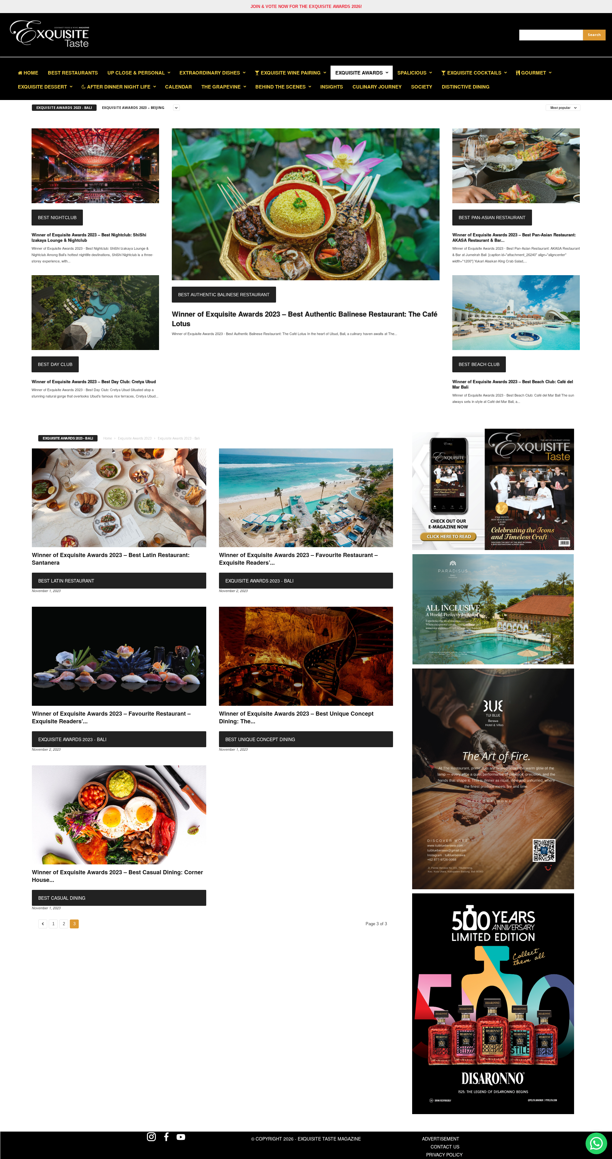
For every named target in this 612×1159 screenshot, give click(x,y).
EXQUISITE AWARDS (359, 72)
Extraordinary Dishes (209, 72)
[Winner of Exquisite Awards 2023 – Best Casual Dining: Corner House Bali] (119, 814)
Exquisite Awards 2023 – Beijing (133, 107)
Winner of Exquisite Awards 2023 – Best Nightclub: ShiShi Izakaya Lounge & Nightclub (89, 237)
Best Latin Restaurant (66, 580)
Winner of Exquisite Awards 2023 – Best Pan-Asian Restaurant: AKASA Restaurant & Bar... (514, 237)
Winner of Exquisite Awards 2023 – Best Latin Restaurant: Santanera (111, 559)
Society (421, 86)
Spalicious (411, 72)
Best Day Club (55, 364)
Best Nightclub (57, 217)
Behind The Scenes (280, 86)
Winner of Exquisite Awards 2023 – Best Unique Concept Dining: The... (296, 717)
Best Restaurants (73, 72)
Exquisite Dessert (42, 86)
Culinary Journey (377, 86)
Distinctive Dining (466, 86)
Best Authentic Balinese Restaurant (224, 294)
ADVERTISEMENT (440, 1138)
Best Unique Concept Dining (260, 739)
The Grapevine (221, 86)
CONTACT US (445, 1146)
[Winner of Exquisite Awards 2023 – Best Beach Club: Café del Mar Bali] (516, 312)
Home (30, 72)
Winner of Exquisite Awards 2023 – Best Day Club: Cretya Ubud (94, 381)
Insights (331, 86)
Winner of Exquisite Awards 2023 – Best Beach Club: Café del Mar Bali (512, 384)
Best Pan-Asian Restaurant (492, 217)
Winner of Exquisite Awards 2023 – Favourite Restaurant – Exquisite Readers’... (298, 559)
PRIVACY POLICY (444, 1154)
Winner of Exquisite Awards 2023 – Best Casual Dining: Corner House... (117, 876)
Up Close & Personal (136, 72)
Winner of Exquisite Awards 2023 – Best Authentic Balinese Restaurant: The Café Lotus (304, 318)
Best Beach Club (479, 364)
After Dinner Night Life (118, 86)
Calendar (178, 86)
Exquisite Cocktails (473, 72)
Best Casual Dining (61, 898)
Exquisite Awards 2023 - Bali (64, 107)
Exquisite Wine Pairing (290, 72)
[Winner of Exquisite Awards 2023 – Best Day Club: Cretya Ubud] (95, 312)
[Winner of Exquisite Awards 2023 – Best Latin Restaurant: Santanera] (119, 497)
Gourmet (533, 72)
